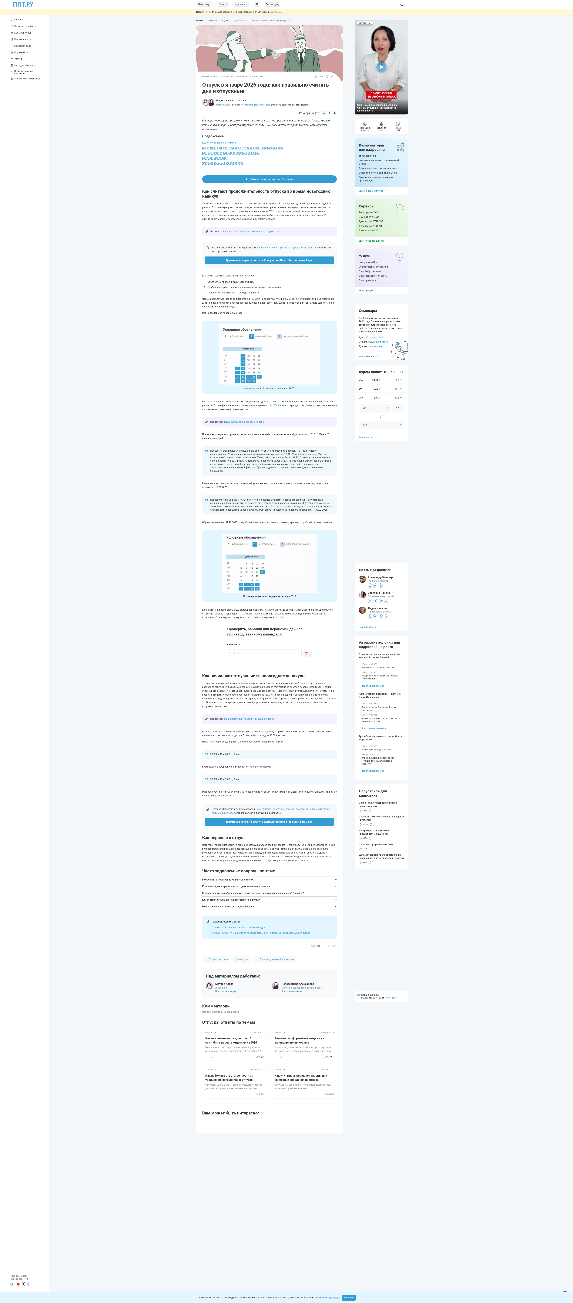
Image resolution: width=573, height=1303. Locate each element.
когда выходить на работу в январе (244, 421)
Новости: (200, 12)
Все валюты (366, 437)
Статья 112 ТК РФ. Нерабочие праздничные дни (238, 927)
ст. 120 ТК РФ (211, 401)
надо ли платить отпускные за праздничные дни (284, 247)
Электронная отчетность (373, 275)
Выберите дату (234, 644)
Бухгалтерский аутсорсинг (373, 266)
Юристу (222, 4)
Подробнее (334, 1297)
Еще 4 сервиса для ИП (371, 240)
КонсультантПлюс (369, 262)
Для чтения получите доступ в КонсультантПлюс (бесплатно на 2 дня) (269, 260)
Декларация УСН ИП (370, 226)
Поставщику (272, 4)
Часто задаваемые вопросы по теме (222, 163)
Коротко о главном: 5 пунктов (219, 142)
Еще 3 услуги (366, 290)
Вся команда (366, 627)
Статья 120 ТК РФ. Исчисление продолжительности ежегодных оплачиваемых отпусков (261, 932)
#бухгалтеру (296, 12)
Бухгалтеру (204, 4)
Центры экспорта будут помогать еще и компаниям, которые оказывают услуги (251, 12)
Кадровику (241, 4)
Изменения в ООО (369, 217)
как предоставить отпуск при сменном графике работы (252, 231)
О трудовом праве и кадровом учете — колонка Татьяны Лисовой (381, 656)
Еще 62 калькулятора (371, 190)
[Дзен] (23, 1284)
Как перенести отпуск (214, 157)
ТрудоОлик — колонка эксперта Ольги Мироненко (380, 738)
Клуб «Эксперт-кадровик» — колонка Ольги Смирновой (380, 695)
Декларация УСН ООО (371, 221)
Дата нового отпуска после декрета (379, 168)
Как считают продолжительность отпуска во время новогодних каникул (243, 147)
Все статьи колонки (372, 686)
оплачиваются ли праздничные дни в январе (249, 718)
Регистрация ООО (369, 212)
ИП (256, 4)
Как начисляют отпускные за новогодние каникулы (231, 152)
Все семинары (367, 356)
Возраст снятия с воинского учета (378, 172)
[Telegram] (12, 1284)
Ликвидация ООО (368, 230)
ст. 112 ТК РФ (273, 405)
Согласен (348, 1297)
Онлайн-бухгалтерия (370, 271)
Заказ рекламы (367, 280)
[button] (381, 67)
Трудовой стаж (367, 155)
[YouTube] (18, 1284)
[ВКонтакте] (29, 1284)
